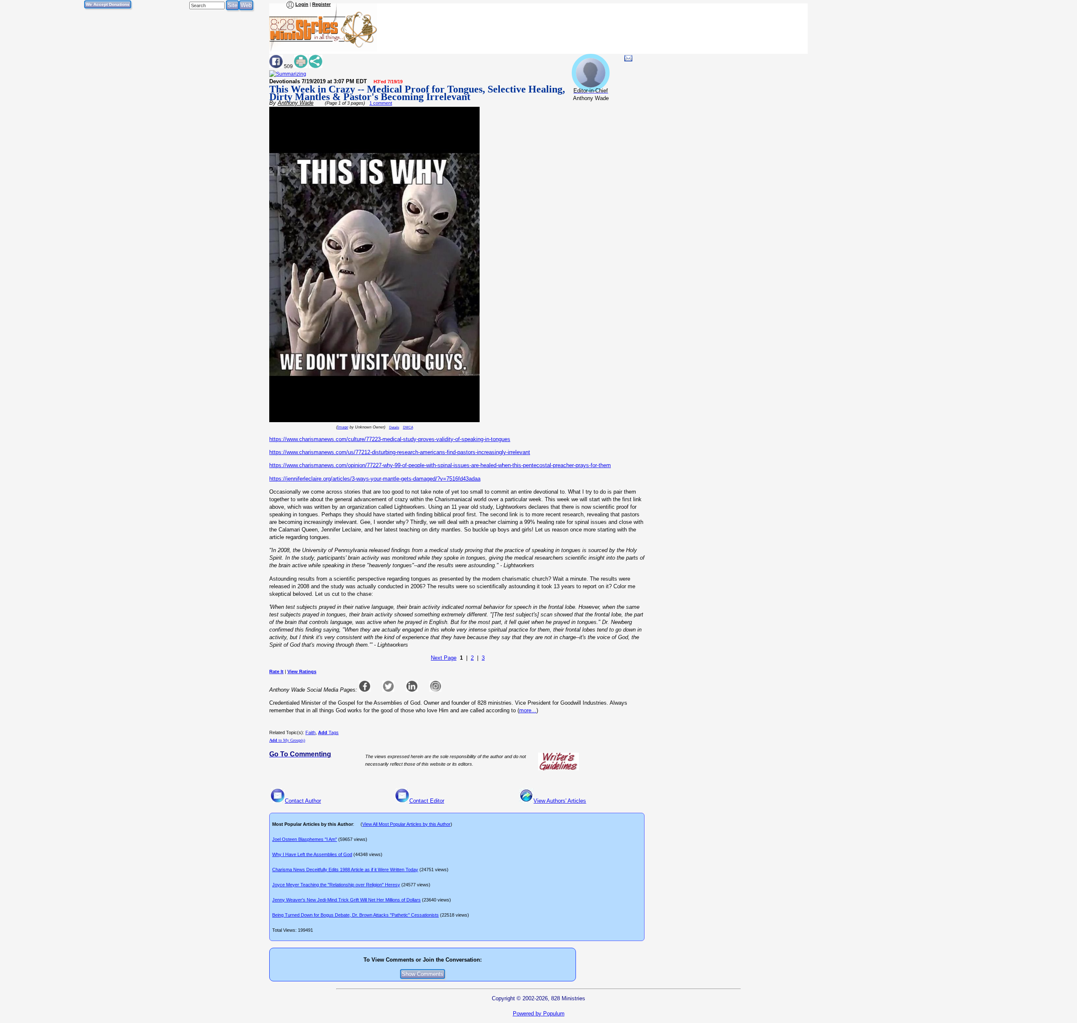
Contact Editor (426, 801)
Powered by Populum (539, 1013)
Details (394, 427)
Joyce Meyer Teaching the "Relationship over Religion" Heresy (336, 884)
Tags (328, 732)
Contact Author (303, 801)
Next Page (443, 658)
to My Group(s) (287, 740)
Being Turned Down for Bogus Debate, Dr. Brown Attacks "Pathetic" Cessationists (355, 914)
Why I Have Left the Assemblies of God (312, 854)
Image (342, 427)
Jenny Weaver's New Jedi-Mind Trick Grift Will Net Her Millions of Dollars (346, 899)
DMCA (408, 427)
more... (527, 710)
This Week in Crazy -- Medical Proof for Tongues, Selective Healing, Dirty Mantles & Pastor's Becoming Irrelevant (417, 93)
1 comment (380, 103)
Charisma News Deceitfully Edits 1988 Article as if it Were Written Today (345, 869)
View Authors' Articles (559, 801)
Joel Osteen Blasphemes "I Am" (304, 839)
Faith (310, 732)
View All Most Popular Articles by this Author (406, 824)
